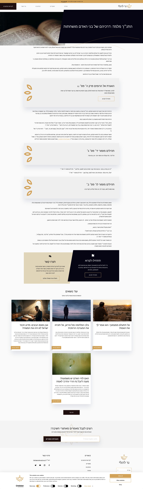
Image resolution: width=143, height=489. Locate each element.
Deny (120, 484)
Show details (87, 486)
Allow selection (120, 480)
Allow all (120, 476)
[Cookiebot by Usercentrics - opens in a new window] (19, 486)
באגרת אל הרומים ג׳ (64, 139)
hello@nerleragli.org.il (39, 460)
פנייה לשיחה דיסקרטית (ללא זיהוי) (72, 1)
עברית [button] (128, 470)
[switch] (53, 486)
